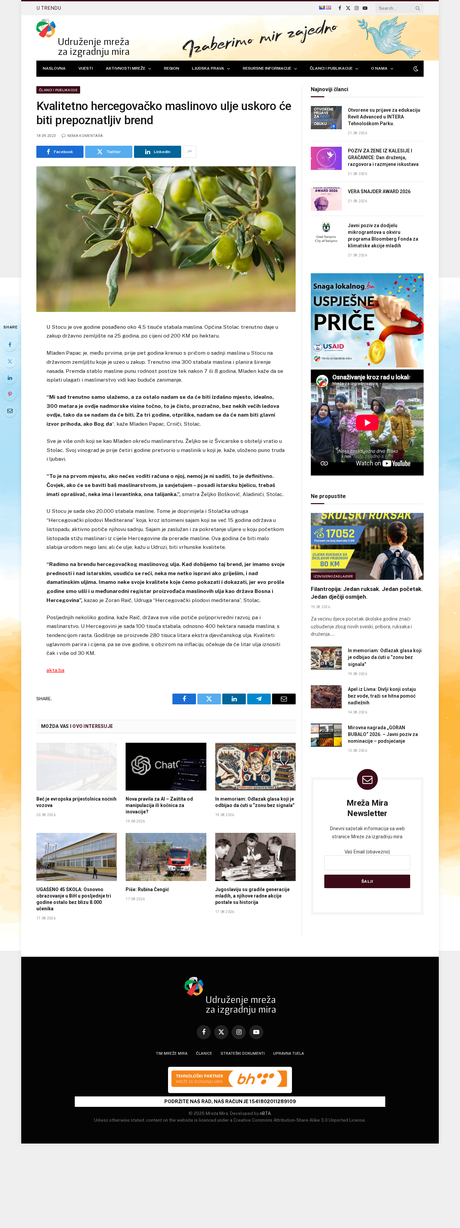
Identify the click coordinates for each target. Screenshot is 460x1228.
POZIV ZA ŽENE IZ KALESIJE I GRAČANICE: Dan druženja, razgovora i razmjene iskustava (383, 157)
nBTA (265, 1113)
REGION (171, 68)
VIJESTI (85, 68)
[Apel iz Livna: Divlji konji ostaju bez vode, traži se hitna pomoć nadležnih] (326, 696)
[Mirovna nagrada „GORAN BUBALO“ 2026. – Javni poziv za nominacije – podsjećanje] (326, 735)
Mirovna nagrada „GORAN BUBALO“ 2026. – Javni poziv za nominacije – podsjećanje (383, 734)
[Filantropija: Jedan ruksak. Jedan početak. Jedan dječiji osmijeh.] (367, 546)
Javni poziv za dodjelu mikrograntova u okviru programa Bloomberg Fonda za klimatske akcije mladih (383, 235)
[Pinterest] (9, 394)
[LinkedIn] (9, 377)
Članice (204, 1053)
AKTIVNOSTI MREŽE (125, 68)
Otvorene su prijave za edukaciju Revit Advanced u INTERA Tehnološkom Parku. (384, 116)
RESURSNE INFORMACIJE (267, 68)
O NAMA (379, 68)
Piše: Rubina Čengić (147, 889)
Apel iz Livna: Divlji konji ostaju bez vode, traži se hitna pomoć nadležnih (382, 696)
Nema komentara (85, 136)
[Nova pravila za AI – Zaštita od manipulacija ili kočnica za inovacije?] (166, 767)
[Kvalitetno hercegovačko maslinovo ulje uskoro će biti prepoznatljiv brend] (166, 239)
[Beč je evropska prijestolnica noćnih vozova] (76, 767)
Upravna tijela (288, 1053)
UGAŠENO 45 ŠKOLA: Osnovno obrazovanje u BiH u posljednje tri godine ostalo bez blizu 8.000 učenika (73, 899)
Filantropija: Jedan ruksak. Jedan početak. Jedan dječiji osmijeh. (367, 593)
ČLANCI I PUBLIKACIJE (331, 68)
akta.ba (55, 670)
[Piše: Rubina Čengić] (166, 857)
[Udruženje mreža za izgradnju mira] (82, 38)
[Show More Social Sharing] (189, 152)
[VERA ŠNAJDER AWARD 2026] (326, 199)
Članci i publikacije (58, 90)
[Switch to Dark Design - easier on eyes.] (415, 68)
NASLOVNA (54, 68)
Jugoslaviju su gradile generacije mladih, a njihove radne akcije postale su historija (252, 896)
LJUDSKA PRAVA (208, 68)
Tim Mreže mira (172, 1053)
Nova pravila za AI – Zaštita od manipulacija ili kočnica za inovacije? (159, 805)
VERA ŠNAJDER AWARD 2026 (103, 8)
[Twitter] (9, 361)
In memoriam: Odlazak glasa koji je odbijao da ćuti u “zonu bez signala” (255, 802)
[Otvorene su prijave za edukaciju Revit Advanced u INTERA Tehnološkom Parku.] (326, 117)
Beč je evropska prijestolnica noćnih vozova (76, 802)
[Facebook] (9, 344)
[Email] (9, 410)
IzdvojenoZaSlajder (333, 576)
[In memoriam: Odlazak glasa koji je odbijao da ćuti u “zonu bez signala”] (255, 767)
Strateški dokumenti (243, 1053)
